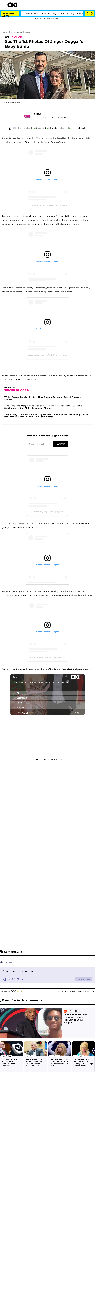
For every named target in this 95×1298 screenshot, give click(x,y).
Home (4, 32)
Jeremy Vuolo (58, 142)
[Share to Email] (76, 128)
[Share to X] (40, 128)
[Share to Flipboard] (57, 128)
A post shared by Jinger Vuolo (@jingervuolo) (47, 512)
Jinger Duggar (23, 32)
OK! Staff (37, 114)
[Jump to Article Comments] (10, 128)
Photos (12, 32)
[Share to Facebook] (22, 128)
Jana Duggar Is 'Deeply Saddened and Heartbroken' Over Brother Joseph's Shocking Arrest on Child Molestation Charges (43, 407)
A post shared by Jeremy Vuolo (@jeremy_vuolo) (47, 205)
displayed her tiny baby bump (68, 138)
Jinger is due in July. (81, 595)
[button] (5, 5)
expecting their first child (61, 591)
